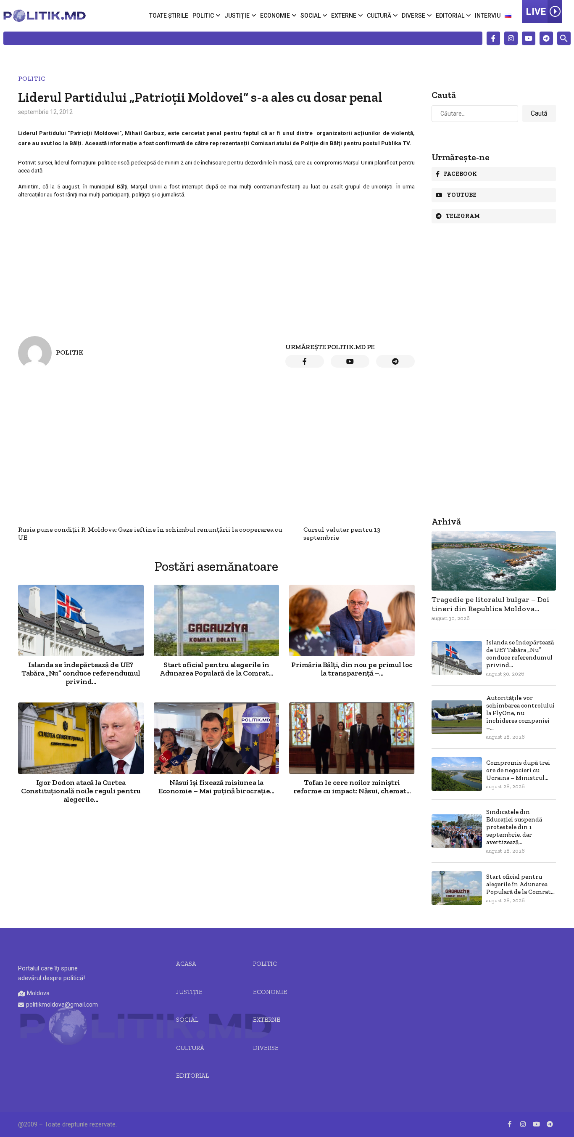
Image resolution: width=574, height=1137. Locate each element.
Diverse (413, 15)
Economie (275, 15)
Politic (203, 15)
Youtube (462, 195)
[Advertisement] (216, 260)
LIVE (536, 11)
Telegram (463, 216)
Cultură (379, 15)
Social (310, 15)
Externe (343, 15)
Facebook (460, 174)
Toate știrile (168, 15)
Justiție (237, 15)
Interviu (487, 15)
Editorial (450, 15)
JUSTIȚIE (189, 992)
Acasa (186, 963)
